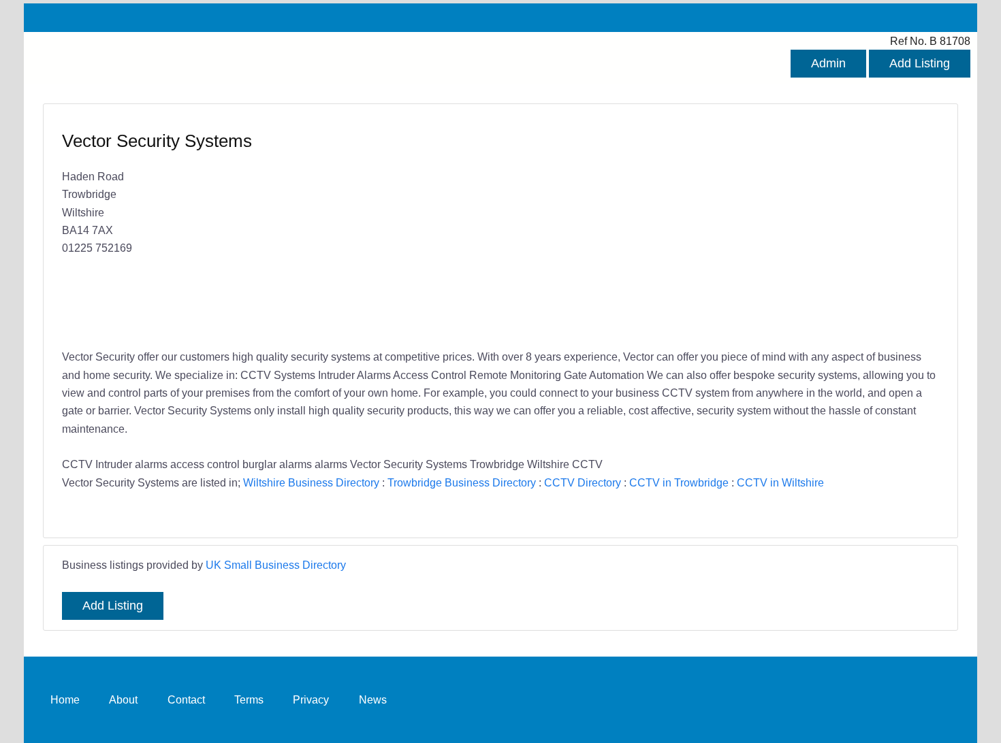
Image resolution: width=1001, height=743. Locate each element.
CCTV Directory (582, 482)
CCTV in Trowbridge (679, 482)
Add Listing (919, 63)
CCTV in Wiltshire (780, 482)
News (373, 699)
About (123, 699)
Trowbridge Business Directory (461, 482)
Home (65, 699)
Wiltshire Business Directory (311, 482)
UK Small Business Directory (276, 565)
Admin (828, 63)
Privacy (311, 699)
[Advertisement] (712, 228)
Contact (186, 699)
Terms (249, 699)
